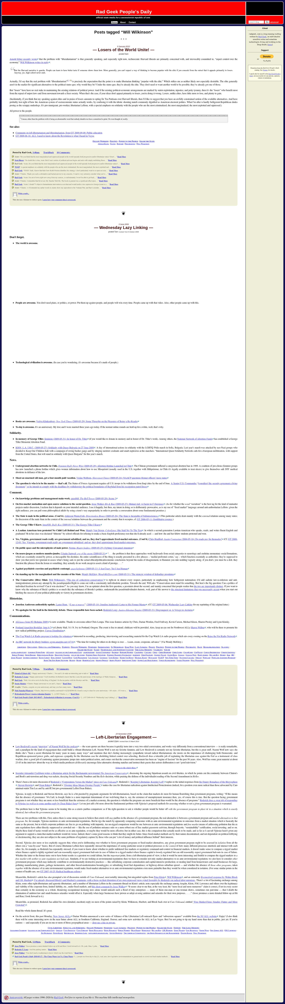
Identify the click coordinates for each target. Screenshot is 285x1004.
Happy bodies (203, 655)
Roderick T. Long (21, 677)
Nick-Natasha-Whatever (24, 690)
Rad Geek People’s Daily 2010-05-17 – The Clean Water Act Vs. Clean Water (44, 956)
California (138, 652)
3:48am (36, 152)
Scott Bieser (19, 160)
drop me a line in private (103, 922)
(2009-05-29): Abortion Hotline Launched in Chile (95, 465)
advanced (274, 22)
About (123, 22)
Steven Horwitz (25, 785)
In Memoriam (117, 647)
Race (199, 647)
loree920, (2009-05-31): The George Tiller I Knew (71, 524)
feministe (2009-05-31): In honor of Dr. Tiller (66, 438)
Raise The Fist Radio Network (56, 660)
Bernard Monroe (126, 652)
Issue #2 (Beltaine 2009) (32, 621)
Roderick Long (89, 660)
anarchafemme (89, 652)
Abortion (21, 647)
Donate (265, 70)
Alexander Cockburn (18, 930)
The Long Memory (143, 649)
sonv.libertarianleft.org (98, 933)
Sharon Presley (102, 660)
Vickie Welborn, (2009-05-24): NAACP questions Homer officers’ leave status (121, 477)
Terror (177, 927)
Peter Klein (159, 877)
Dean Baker (44, 785)
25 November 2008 (123, 734)
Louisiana (103, 657)
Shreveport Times (129, 660)
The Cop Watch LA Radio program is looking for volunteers (44, 636)
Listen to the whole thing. (126, 767)
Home (114, 22)
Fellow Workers (101, 141)
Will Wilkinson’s (76, 579)
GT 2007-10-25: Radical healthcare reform (60, 871)
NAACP (161, 657)
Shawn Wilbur (197, 627)
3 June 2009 (124, 224)
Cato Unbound (82, 930)
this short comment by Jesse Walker (108, 886)
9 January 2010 (123, 47)
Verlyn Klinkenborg (167, 660)
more (270, 44)
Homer (222, 655)
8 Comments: (63, 668)
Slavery (225, 647)
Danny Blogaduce (96, 930)
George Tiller (160, 655)
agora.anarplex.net (19, 652)
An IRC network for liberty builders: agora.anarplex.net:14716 (45, 641)
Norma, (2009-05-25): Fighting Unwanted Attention (100, 547)
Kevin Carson (44, 657)
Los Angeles (93, 657)
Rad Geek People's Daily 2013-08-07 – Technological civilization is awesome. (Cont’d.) (47, 697)
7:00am (36, 668)
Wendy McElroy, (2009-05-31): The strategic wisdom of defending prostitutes (128, 574)
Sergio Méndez (20, 683)
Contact (132, 22)
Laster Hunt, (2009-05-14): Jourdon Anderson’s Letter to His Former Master (101, 604)
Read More (121, 156)
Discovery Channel (62, 655)
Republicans (69, 933)
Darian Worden (18, 655)
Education (32, 647)
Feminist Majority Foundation (119, 655)
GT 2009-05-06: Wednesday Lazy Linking (172, 604)
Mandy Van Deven (126, 657)
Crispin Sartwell (228, 652)
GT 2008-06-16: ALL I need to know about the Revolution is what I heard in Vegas (55, 135)
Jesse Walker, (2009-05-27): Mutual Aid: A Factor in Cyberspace (127, 503)
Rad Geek (18, 170)
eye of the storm (78, 655)
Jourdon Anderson (30, 657)
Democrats (146, 930)
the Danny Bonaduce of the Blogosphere (163, 933)
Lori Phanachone (80, 657)
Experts (66, 647)
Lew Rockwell (192, 930)
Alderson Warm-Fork (36, 652)
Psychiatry (191, 647)
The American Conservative (135, 933)
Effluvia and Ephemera (50, 647)
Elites (112, 144)
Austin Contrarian (103, 652)
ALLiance (50, 652)
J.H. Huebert (167, 930)
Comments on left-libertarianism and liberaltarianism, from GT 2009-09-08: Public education (59, 132)
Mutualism (152, 657)
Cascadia (147, 652)
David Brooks (30, 655)
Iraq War (129, 647)
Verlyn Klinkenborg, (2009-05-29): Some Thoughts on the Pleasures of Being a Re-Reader (87, 421)
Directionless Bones (45, 655)
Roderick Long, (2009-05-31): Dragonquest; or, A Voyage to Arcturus (148, 609)
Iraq (228, 655)
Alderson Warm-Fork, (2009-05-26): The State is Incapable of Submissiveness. (111, 515)
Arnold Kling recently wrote (23, 59)
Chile (155, 652)
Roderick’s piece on (84, 781)
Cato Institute (69, 930)
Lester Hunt (67, 657)
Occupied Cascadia (186, 657)
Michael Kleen (141, 657)
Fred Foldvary (147, 655)
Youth (167, 649)
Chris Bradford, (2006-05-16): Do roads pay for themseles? (185, 539)
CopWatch (198, 652)
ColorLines (188, 652)
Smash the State (147, 141)
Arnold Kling (103, 144)
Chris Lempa (177, 652)
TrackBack (48, 152)
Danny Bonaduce (110, 930)
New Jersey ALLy (62, 916)
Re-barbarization (211, 647)
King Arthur (56, 657)
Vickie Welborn (183, 660)
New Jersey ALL (216, 930)
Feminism (92, 647)
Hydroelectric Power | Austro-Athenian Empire (32, 694)
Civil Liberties (55, 927)
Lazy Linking (141, 647)
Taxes (96, 649)
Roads (78, 660)
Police (152, 647)
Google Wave (191, 655)
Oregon (198, 657)
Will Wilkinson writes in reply (34, 62)
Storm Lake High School (148, 660)
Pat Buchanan (46, 933)
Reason (72, 660)
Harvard (120, 144)
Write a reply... (23, 193)
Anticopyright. (16, 997)
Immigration (104, 647)
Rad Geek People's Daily (124, 11)
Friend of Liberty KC (23, 673)
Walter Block (186, 933)
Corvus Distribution (54, 630)
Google (181, 655)
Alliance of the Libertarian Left (68, 652)
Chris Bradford (165, 652)
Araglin (59, 930)
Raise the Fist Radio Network (221, 636)
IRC (232, 655)
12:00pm (36, 941)
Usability (158, 649)
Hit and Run (214, 655)
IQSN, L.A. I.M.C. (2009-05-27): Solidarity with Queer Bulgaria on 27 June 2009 (55, 447)
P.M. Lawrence (230, 930)
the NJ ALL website (207, 916)
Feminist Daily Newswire (96, 655)
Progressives (130, 144)
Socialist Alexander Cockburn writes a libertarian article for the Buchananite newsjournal (71, 773)
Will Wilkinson (142, 144)
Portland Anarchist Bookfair (223, 657)
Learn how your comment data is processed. (59, 199)
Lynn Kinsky (113, 657)
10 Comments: (63, 152)
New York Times (171, 657)
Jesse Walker (16, 657)
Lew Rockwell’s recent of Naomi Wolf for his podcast (46, 746)
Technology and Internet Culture (117, 649)
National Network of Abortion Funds (194, 438)
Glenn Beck (172, 655)
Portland (206, 657)
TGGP (17, 167)
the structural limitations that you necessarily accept (195, 589)
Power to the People (128, 141)
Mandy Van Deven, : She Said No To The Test (114, 530)
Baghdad (115, 652)
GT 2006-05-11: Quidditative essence (154, 519)
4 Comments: (64, 941)
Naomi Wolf (204, 930)
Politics (113, 141)
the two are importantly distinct (208, 586)
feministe (136, 655)
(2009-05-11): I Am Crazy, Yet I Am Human (99, 568)
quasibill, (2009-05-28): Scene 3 (93, 498)
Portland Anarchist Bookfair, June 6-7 (33, 627)
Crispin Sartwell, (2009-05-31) (83, 553)
